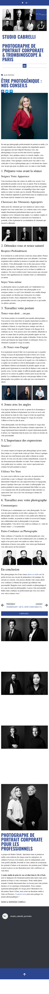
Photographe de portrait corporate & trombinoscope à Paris (23, 52)
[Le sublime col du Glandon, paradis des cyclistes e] (13, 928)
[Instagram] (26, 2)
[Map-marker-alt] (22, 2)
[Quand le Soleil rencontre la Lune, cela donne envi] (13, 954)
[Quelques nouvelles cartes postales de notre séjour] (13, 941)
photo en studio (33, 574)
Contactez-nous (20, 894)
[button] (24, 66)
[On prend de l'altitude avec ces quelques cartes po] (36, 941)
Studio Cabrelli (19, 36)
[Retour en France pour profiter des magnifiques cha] (36, 928)
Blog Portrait (9, 75)
